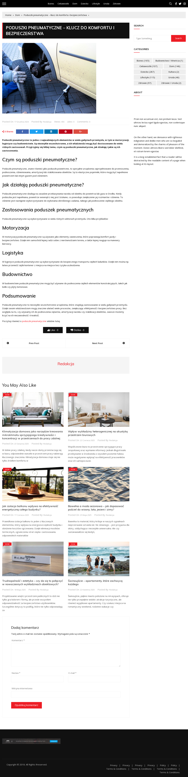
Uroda (106, 3)
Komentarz (18, 640)
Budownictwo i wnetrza (169, 60)
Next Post (97, 343)
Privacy (113, 765)
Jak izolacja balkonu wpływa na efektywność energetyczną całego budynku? (30, 507)
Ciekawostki (63, 3)
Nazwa (16, 672)
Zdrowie (117, 3)
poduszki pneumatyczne (34, 321)
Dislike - (78, 330)
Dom (74, 3)
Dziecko (84, 3)
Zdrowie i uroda (171, 82)
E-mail (72, 672)
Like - (54, 330)
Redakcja (47, 121)
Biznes (51, 3)
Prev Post (34, 343)
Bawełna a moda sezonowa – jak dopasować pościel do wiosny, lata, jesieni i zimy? (96, 507)
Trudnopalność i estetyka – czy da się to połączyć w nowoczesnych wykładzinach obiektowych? (32, 582)
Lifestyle (96, 3)
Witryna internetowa (22, 688)
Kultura (173, 71)
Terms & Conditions (116, 769)
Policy (163, 765)
